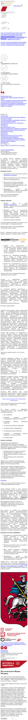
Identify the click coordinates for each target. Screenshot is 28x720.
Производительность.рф (10, 204)
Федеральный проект (9, 32)
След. (19, 145)
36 (9, 145)
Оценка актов (19, 32)
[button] (14, 28)
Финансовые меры (17, 35)
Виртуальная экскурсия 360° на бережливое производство (14, 399)
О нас (2, 642)
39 (14, 145)
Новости (6, 34)
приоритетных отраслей (10, 175)
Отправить (3, 659)
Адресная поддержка (6, 35)
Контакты (3, 644)
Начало (2, 145)
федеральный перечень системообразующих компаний (14, 565)
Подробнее (3, 480)
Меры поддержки (19, 642)
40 (16, 145)
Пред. (6, 145)
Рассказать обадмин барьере (4, 651)
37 (11, 145)
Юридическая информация (13, 644)
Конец (23, 145)
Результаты (12, 34)
